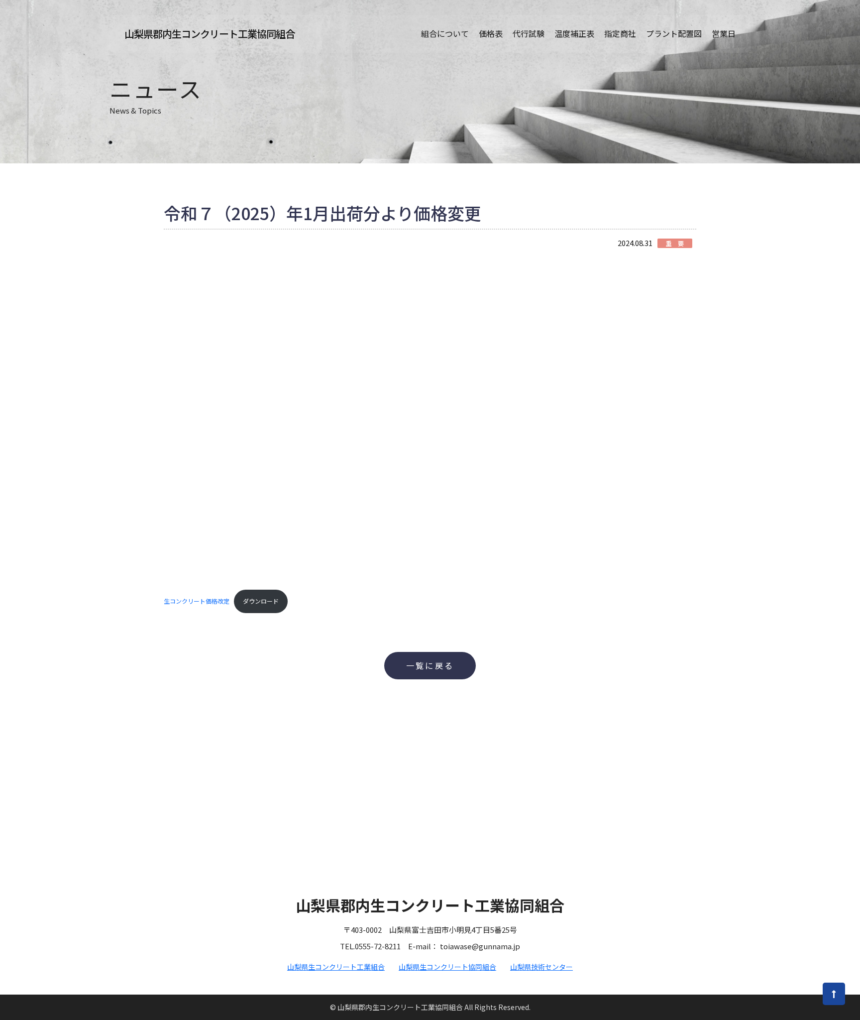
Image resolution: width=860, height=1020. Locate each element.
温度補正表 (574, 33)
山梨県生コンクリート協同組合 (447, 967)
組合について (445, 33)
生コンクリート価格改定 (196, 601)
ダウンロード (261, 601)
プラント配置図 (674, 33)
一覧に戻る (430, 665)
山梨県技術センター (541, 967)
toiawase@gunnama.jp (480, 946)
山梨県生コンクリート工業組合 (336, 967)
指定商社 (620, 33)
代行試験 (528, 33)
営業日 (724, 33)
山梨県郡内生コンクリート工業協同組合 (209, 33)
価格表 (491, 33)
